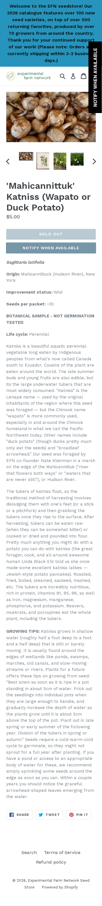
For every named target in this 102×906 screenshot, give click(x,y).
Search (29, 852)
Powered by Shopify (60, 887)
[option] (26, 156)
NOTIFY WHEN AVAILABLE (51, 248)
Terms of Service (62, 852)
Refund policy (51, 862)
